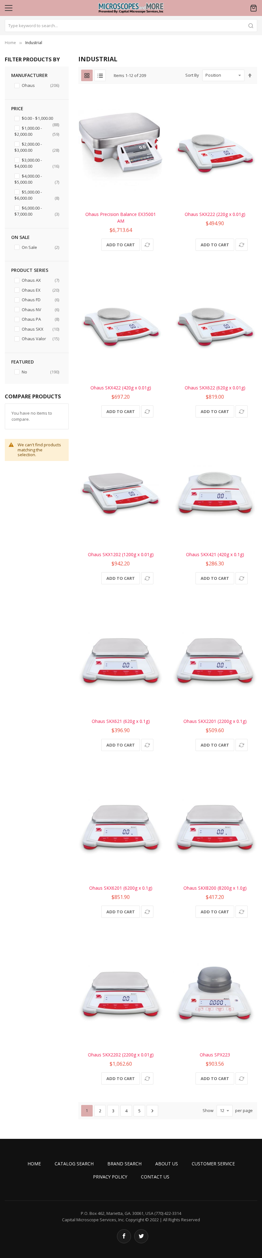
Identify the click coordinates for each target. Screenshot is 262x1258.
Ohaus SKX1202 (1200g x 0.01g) (121, 554)
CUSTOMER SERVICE (213, 1164)
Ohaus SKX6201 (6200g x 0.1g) (120, 888)
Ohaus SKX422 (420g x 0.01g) (120, 388)
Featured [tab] (22, 361)
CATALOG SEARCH (74, 1164)
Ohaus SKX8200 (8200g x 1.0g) (215, 888)
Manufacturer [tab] (29, 75)
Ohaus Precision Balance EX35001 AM (120, 217)
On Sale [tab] (20, 237)
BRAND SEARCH (124, 1164)
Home (10, 42)
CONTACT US (155, 1177)
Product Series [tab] (29, 270)
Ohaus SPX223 (215, 1055)
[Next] (152, 1110)
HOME (34, 1164)
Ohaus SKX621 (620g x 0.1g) (121, 721)
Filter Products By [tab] (32, 59)
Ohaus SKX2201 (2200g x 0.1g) (215, 721)
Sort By (192, 75)
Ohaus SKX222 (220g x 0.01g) (215, 214)
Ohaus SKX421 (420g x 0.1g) (215, 554)
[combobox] (131, 25)
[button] (147, 245)
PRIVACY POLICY (110, 1177)
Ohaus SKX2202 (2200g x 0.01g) (121, 1055)
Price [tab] (17, 108)
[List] (100, 75)
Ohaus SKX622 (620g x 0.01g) (215, 388)
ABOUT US (166, 1164)
